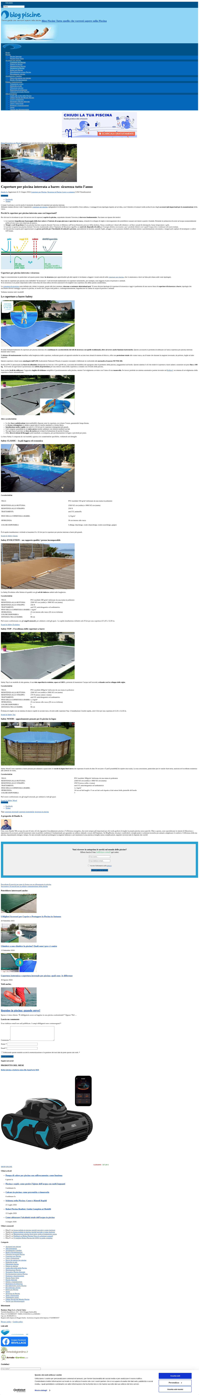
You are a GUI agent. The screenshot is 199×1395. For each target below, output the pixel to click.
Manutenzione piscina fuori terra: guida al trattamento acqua (35, 1234)
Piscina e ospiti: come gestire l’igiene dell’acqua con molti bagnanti (35, 1184)
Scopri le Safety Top (8, 715)
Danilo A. (4, 192)
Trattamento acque (16, 84)
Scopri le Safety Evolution (10, 624)
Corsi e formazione (17, 99)
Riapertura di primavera (18, 90)
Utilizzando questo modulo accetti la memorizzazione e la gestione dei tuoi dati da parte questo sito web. (41, 1052)
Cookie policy (18, 1322)
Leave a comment (68, 192)
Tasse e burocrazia (16, 103)
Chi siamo (9, 3)
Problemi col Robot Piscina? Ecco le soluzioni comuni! (33, 1236)
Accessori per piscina (13, 60)
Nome (4, 1044)
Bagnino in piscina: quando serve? (20, 1010)
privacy (109, 866)
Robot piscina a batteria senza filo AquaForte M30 (20, 1070)
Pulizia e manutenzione (14, 82)
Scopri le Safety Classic (9, 536)
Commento (5, 1040)
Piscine (8, 54)
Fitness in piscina (16, 64)
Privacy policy (6, 1322)
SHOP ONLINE (6, 1167)
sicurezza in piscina (42, 812)
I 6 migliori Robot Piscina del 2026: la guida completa (32, 1238)
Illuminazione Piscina (18, 66)
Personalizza (174, 1383)
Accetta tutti (175, 1376)
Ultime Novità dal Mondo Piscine (22, 98)
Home (8, 53)
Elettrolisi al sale (16, 86)
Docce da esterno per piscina (20, 78)
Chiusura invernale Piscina (19, 92)
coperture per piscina (39, 207)
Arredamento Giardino (14, 76)
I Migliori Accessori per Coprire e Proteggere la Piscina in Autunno (31, 916)
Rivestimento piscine (17, 74)
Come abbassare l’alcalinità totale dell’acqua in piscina (30, 1217)
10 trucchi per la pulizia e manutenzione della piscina (24, 886)
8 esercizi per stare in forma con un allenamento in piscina (26, 884)
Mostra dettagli (41, 1390)
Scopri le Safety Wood (9, 800)
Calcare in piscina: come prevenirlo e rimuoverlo (27, 1192)
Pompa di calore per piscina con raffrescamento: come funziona (34, 1175)
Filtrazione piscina (16, 88)
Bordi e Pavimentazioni (18, 80)
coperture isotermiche (26, 812)
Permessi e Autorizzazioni (19, 105)
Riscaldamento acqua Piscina (20, 72)
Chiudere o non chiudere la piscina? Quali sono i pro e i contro (29, 946)
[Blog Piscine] (12, 49)
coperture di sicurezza (11, 286)
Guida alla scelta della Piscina (20, 96)
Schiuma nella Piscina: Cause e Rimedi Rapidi (26, 1200)
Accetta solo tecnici (175, 1389)
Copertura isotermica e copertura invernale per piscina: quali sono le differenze (37, 976)
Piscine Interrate (16, 56)
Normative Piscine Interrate (20, 101)
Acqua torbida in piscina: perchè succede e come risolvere (34, 1230)
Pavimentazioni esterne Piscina (17, 1274)
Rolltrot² (170, 370)
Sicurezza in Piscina (17, 68)
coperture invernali (11, 812)
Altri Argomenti (11, 94)
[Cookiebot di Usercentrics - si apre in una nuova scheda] (19, 1390)
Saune (12, 107)
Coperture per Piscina (18, 62)
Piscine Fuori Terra (17, 58)
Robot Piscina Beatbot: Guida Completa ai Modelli (28, 1209)
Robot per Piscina (16, 70)
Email (3, 1048)
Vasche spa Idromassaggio (19, 109)
